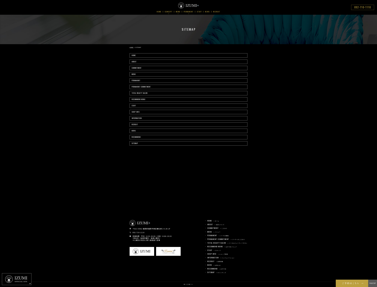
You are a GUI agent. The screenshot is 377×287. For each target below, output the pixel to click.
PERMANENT (136, 80)
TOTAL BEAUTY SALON (140, 93)
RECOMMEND (136, 137)
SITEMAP (135, 143)
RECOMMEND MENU (138, 99)
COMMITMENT (137, 68)
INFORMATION (137, 118)
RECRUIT (135, 124)
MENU (134, 74)
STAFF (134, 105)
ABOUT (134, 61)
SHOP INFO (136, 112)
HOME (134, 55)
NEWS (134, 131)
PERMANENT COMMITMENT (141, 87)
